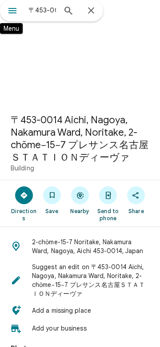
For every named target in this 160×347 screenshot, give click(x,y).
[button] (80, 246)
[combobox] (42, 10)
